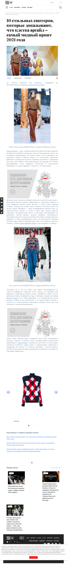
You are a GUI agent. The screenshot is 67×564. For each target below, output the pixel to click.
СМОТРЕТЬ (17, 7)
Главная (7, 13)
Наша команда (33, 540)
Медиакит (42, 540)
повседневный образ (28, 223)
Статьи (12, 13)
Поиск (57, 537)
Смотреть (33, 537)
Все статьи (54, 467)
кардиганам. (23, 343)
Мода (16, 13)
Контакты (50, 537)
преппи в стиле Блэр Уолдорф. (32, 85)
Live (28, 537)
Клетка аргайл (12, 151)
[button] (8, 392)
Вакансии (49, 540)
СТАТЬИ (23, 7)
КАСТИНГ (30, 7)
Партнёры (56, 540)
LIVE (11, 7)
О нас (44, 537)
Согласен (33, 557)
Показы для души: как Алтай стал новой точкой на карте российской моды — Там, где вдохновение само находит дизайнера (14, 524)
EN (53, 2)
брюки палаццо (13, 298)
